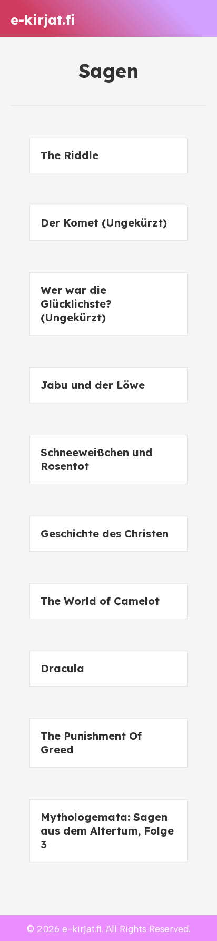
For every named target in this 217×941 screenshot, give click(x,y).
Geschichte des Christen (105, 533)
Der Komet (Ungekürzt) (104, 222)
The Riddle (69, 155)
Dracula (62, 668)
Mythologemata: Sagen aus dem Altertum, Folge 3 (107, 830)
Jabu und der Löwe (93, 384)
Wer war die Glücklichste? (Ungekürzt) (76, 303)
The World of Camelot (100, 600)
